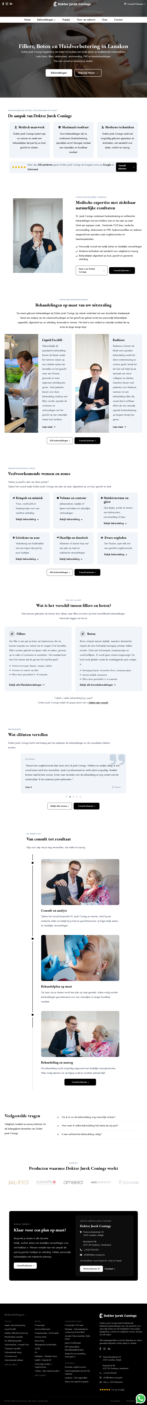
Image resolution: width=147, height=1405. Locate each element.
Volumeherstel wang (13, 1352)
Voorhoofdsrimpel (42, 1329)
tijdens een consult (98, 702)
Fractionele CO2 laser (74, 1325)
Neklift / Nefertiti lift (43, 1360)
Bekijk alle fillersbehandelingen (25, 685)
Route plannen (90, 1268)
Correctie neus (11, 1356)
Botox (37, 1321)
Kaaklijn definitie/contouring (16, 1333)
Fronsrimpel (40, 1325)
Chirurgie (69, 1363)
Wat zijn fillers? (11, 1364)
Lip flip (37, 1348)
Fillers (8, 1321)
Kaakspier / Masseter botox (46, 1356)
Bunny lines (39, 1340)
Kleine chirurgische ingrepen (77, 1381)
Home (27, 19)
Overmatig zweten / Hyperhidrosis (43, 1365)
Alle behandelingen (59, 440)
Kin (36, 1352)
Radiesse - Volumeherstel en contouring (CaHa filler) (76, 1331)
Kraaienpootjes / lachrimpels (46, 1333)
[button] (66, 796)
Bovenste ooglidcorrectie (75, 1367)
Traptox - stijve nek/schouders (47, 1370)
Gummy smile (40, 1336)
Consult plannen (122, 167)
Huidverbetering (73, 1321)
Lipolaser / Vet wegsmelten (76, 1377)
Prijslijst (66, 19)
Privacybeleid (115, 1401)
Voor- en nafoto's (86, 19)
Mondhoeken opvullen (14, 1336)
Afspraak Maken (86, 72)
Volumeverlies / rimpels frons (17, 1344)
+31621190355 (91, 1249)
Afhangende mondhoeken (45, 1344)
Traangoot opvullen (13, 1348)
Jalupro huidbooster (73, 1342)
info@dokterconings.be (94, 1254)
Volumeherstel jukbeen (14, 1360)
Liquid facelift (10, 1329)
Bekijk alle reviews (59, 806)
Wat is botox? (40, 1375)
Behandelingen (45, 19)
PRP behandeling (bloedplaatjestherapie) (74, 1348)
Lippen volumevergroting (15, 1325)
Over (104, 19)
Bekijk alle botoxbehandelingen (96, 685)
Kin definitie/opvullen (13, 1340)
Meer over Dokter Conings (87, 270)
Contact (118, 19)
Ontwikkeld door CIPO (134, 1401)
